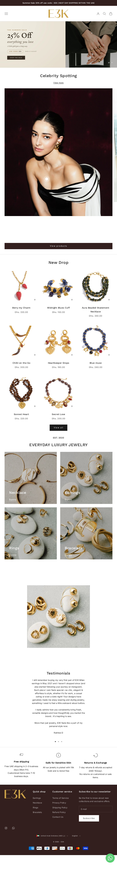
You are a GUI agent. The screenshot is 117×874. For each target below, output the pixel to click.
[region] (58, 53)
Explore (12, 518)
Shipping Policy (59, 826)
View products (58, 265)
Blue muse (96, 381)
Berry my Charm (21, 326)
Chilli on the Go (21, 381)
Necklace (37, 821)
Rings (35, 826)
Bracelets (37, 831)
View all (58, 446)
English (75, 855)
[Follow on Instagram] (6, 847)
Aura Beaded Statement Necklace (95, 328)
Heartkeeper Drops (58, 381)
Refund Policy (59, 831)
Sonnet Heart (21, 433)
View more (58, 101)
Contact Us (57, 836)
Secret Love (58, 433)
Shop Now (15, 72)
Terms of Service (60, 817)
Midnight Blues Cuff (58, 326)
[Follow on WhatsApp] (13, 847)
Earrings (37, 817)
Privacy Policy (59, 821)
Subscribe (89, 837)
